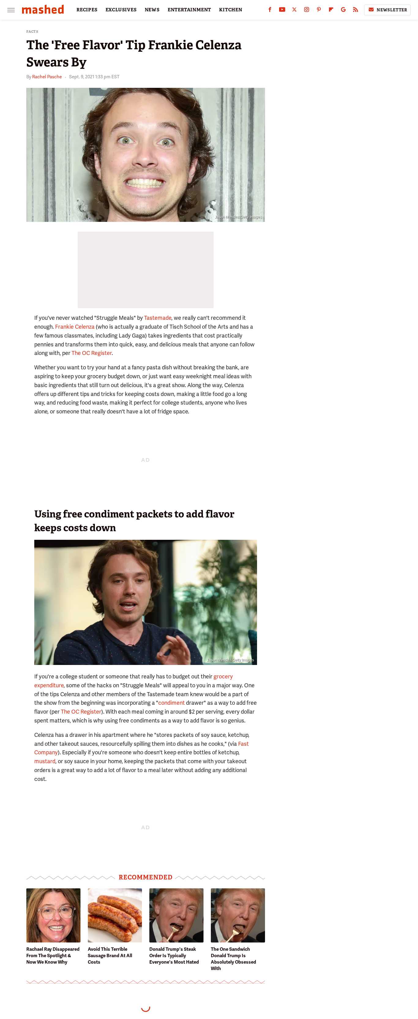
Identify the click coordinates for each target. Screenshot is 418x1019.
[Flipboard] (331, 11)
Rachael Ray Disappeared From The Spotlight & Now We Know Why (53, 955)
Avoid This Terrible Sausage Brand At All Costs (110, 955)
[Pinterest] (319, 11)
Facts (32, 31)
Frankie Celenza (75, 326)
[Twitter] (294, 11)
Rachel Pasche (47, 77)
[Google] (343, 11)
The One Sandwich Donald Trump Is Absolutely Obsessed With (233, 959)
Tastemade (157, 317)
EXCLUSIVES (121, 10)
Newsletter (392, 10)
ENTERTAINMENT (189, 10)
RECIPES (87, 10)
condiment (171, 702)
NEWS (152, 10)
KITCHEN (230, 10)
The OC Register (92, 352)
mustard (44, 761)
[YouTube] (282, 11)
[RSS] (355, 11)
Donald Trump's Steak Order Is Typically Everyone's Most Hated (174, 955)
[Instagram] (306, 11)
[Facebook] (270, 11)
